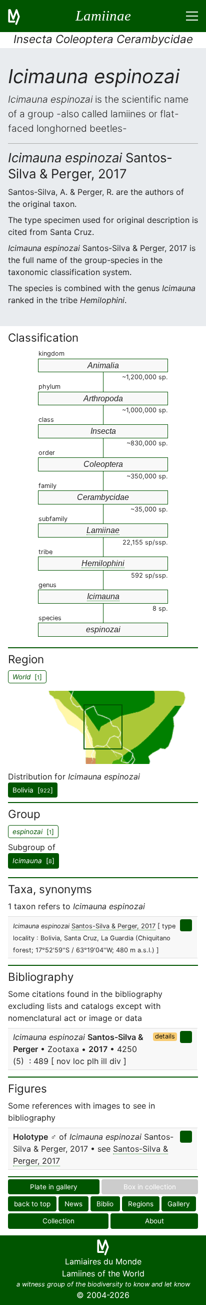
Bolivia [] (32, 790)
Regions (141, 1204)
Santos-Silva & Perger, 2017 (114, 926)
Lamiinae (103, 530)
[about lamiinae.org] (20, 16)
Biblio (105, 1204)
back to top (32, 1204)
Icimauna (103, 596)
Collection (58, 1221)
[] (33, 861)
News (73, 1204)
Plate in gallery (54, 1187)
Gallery (179, 1204)
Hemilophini (103, 563)
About (154, 1221)
